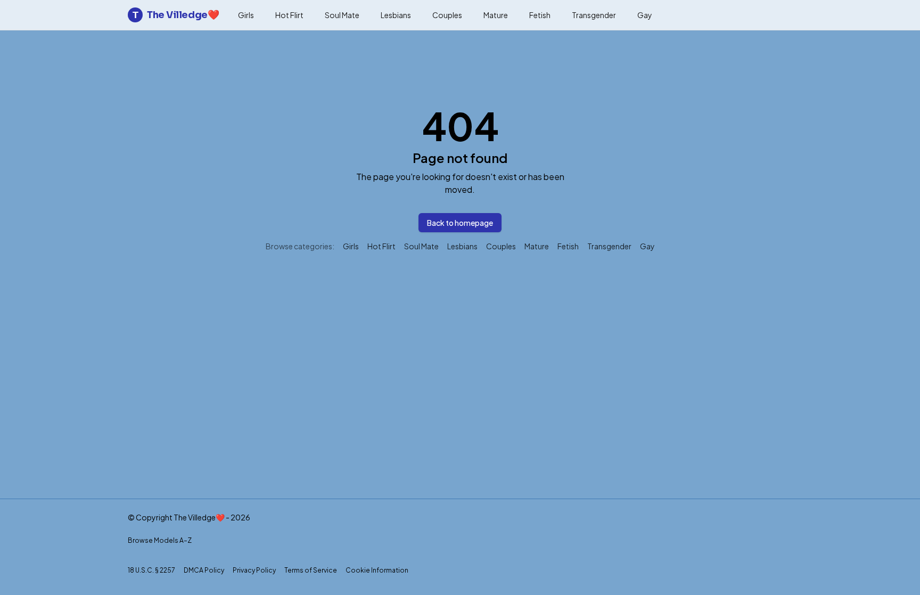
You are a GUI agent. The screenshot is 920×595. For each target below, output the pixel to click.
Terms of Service (310, 570)
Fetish (540, 15)
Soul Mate (342, 15)
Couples (447, 15)
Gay (644, 15)
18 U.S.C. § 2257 (151, 570)
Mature (495, 15)
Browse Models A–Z (160, 540)
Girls (246, 15)
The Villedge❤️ (176, 15)
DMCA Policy (204, 570)
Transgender (594, 15)
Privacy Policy (254, 570)
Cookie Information (377, 570)
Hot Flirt (289, 15)
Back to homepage (460, 222)
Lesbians (396, 15)
